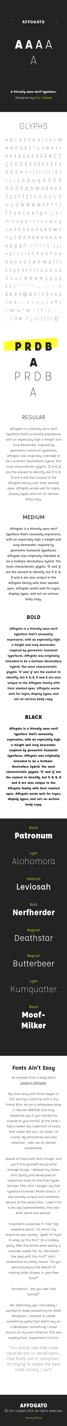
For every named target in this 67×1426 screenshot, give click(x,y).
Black (33, 716)
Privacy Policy (33, 1417)
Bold (34, 616)
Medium (33, 516)
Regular (33, 416)
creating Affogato (33, 1083)
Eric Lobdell (43, 98)
